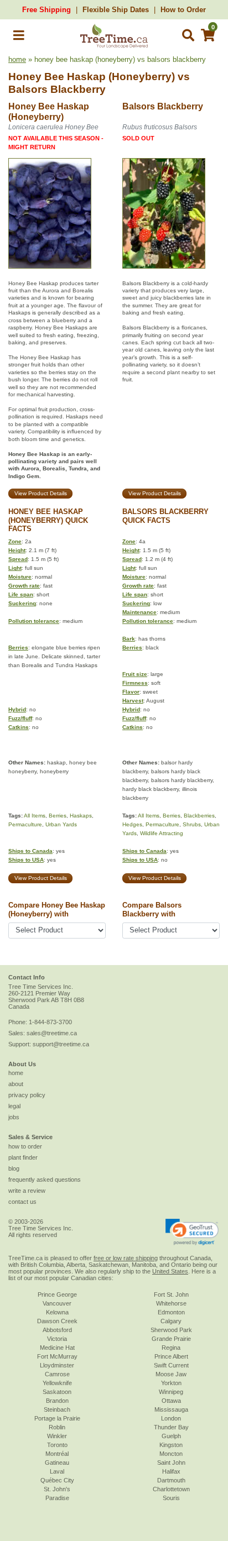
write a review (26, 1190)
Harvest (132, 701)
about (15, 1084)
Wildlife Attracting (161, 833)
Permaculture (25, 824)
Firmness (135, 683)
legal (14, 1106)
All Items (34, 816)
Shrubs (192, 824)
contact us (22, 1201)
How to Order (183, 10)
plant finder (23, 1157)
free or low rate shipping (126, 1258)
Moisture (20, 577)
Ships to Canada (30, 851)
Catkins (18, 727)
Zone (15, 541)
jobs (13, 1117)
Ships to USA (26, 860)
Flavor (130, 692)
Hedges (132, 824)
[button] (18, 37)
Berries (18, 647)
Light (15, 568)
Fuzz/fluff (20, 718)
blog (13, 1168)
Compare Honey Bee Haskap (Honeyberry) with (56, 909)
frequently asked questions (44, 1179)
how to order (25, 1146)
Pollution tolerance (33, 621)
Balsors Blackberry (57, 89)
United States (170, 1271)
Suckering (22, 603)
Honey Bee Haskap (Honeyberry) (91, 76)
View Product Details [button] (40, 493)
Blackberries (199, 816)
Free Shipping (46, 10)
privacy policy (26, 1095)
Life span (20, 594)
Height (16, 550)
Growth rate (24, 586)
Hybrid (17, 709)
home (17, 59)
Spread (18, 559)
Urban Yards (61, 824)
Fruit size (134, 674)
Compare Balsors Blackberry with (152, 909)
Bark (128, 639)
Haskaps (81, 816)
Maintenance (139, 612)
